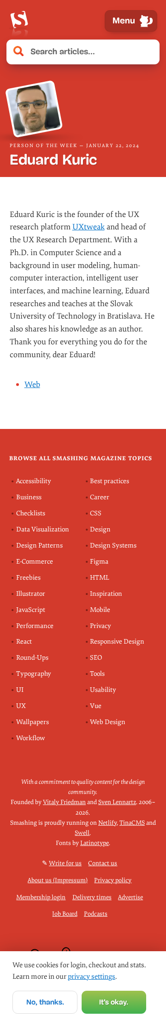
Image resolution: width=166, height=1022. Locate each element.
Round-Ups (32, 658)
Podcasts (95, 914)
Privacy (100, 626)
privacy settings (91, 976)
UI (20, 690)
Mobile (100, 610)
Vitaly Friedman (64, 802)
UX (21, 706)
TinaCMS (132, 823)
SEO (96, 658)
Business (29, 497)
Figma (99, 561)
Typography (33, 674)
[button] (147, 52)
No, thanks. (45, 1002)
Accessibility (33, 481)
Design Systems (113, 545)
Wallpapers (32, 722)
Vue (95, 706)
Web (32, 384)
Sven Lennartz (117, 802)
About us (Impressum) (58, 880)
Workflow (30, 738)
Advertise (130, 897)
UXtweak (88, 227)
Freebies (28, 578)
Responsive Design (117, 641)
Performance (34, 626)
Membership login (40, 897)
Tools (97, 674)
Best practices (109, 481)
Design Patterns (39, 545)
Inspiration (106, 594)
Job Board (64, 914)
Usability (103, 690)
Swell (82, 833)
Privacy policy (112, 880)
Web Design (107, 722)
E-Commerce (34, 561)
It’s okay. (113, 1002)
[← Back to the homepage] (18, 20)
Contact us (102, 863)
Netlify (107, 823)
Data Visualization (42, 529)
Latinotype (94, 843)
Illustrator (30, 594)
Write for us (65, 863)
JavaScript (30, 610)
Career (99, 497)
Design (100, 529)
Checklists (30, 513)
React (24, 641)
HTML (99, 578)
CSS (95, 513)
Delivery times (92, 897)
